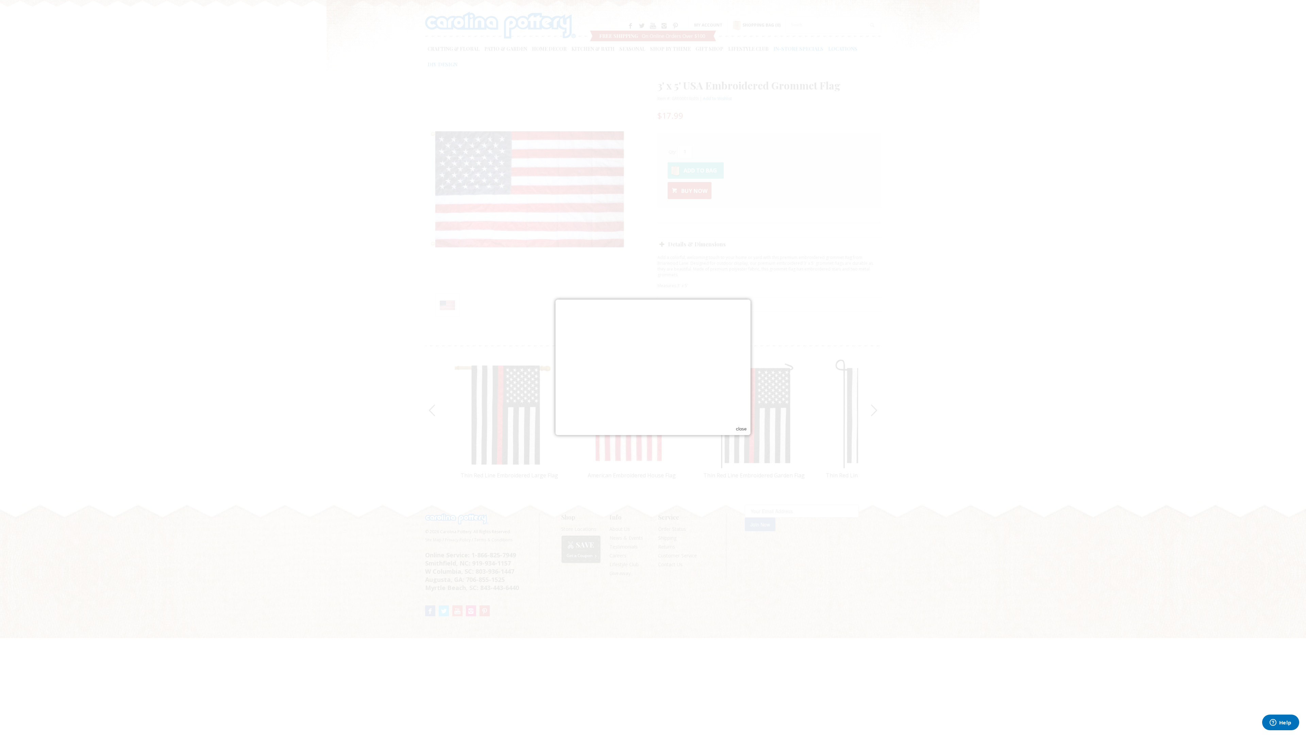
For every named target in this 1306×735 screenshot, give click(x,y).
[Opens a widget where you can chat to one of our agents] (1280, 723)
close (741, 428)
